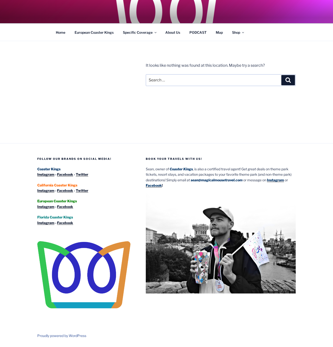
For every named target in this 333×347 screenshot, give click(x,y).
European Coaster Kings (94, 32)
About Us (172, 32)
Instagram (45, 174)
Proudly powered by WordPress (61, 336)
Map (219, 32)
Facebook (65, 174)
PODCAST (197, 32)
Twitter (82, 174)
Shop (236, 32)
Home (60, 32)
